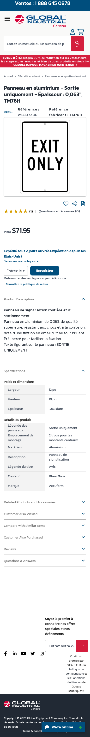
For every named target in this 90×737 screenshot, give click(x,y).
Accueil (8, 76)
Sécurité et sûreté (29, 76)
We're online (62, 727)
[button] (45, 297)
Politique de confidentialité (75, 671)
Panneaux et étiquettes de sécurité (66, 76)
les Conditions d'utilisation (76, 680)
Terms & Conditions (35, 731)
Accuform (9, 111)
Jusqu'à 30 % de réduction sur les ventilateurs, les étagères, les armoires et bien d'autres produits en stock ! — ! (45, 61)
